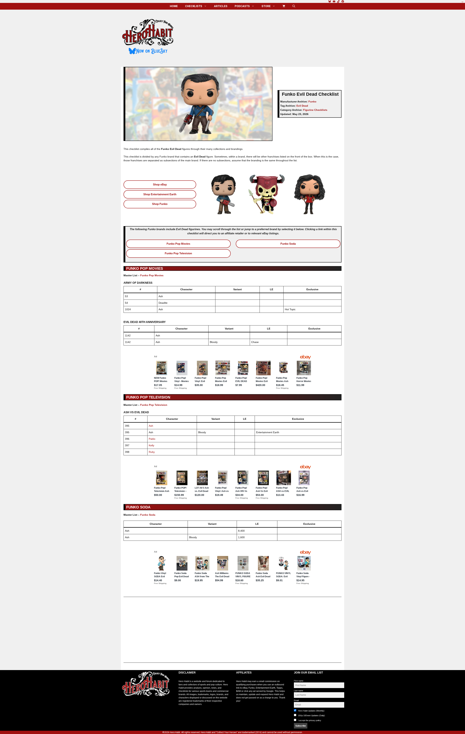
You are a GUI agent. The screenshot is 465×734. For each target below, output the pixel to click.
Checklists (193, 6)
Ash (151, 425)
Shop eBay (160, 184)
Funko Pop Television (178, 253)
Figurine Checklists (315, 109)
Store (266, 6)
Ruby (152, 451)
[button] (294, 6)
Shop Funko (159, 203)
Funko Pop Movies (178, 243)
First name (298, 681)
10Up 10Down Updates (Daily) (311, 715)
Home (174, 6)
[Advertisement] (262, 36)
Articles (220, 6)
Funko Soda (288, 243)
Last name (298, 690)
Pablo (152, 438)
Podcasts (242, 6)
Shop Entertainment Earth (159, 194)
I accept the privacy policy (309, 720)
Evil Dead (302, 105)
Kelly (151, 445)
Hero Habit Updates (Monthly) (311, 711)
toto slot (124, 705)
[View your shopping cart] (284, 6)
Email (296, 700)
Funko (312, 101)
